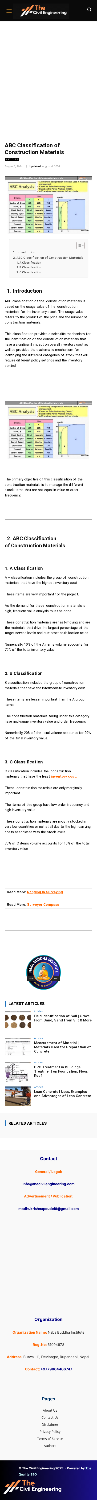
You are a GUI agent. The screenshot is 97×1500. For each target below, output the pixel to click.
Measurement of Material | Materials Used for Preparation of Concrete (62, 1047)
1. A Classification (28, 262)
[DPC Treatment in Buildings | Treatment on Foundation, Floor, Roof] (18, 1072)
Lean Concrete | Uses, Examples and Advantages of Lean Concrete (62, 1094)
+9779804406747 (56, 1369)
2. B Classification (28, 267)
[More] (76, 946)
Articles (12, 159)
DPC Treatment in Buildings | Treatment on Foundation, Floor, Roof (61, 1071)
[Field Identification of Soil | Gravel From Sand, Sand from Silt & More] (18, 1021)
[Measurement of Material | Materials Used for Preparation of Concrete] (18, 1047)
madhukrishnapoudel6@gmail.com (48, 1208)
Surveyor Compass (43, 904)
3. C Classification (28, 272)
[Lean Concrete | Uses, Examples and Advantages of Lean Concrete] (18, 1096)
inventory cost (63, 776)
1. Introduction (24, 252)
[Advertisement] (48, 71)
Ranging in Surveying (45, 892)
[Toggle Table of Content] (78, 246)
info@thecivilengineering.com (49, 1184)
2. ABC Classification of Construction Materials (47, 257)
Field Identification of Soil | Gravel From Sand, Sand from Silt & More (63, 1018)
